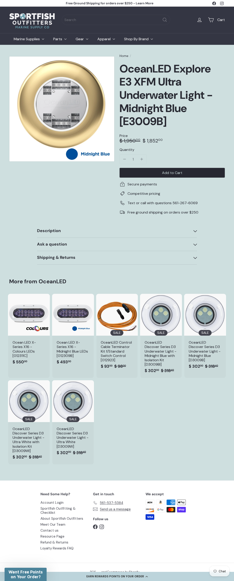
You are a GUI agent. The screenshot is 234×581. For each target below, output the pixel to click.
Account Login (52, 502)
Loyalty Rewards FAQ (57, 548)
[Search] (164, 20)
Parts (58, 39)
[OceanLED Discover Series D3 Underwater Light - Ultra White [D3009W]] (73, 420)
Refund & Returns (54, 542)
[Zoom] (61, 108)
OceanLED (52, 281)
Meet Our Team (52, 524)
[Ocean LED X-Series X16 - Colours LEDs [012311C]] (29, 331)
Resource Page (52, 536)
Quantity (127, 149)
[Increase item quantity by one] (141, 159)
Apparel (104, 39)
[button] (117, 576)
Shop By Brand (136, 39)
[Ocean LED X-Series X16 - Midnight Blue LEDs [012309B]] (73, 331)
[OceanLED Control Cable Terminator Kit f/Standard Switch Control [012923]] (117, 333)
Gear (80, 39)
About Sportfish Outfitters (61, 518)
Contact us (49, 530)
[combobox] (116, 20)
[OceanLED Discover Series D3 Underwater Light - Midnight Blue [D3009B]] (205, 333)
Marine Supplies (27, 39)
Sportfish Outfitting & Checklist (58, 510)
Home (124, 56)
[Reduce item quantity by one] (124, 159)
